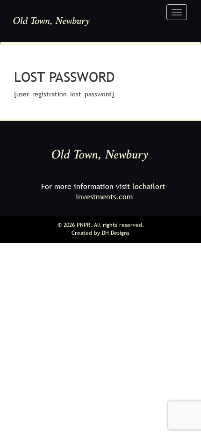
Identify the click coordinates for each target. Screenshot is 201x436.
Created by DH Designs (100, 233)
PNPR (83, 225)
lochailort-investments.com (122, 191)
